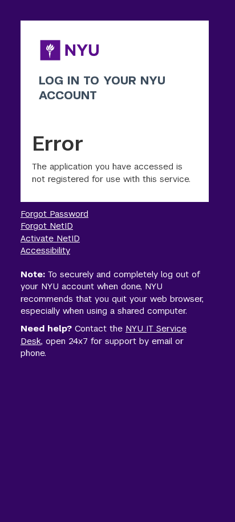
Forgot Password (54, 213)
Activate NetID (50, 238)
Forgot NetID (47, 225)
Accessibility (45, 250)
